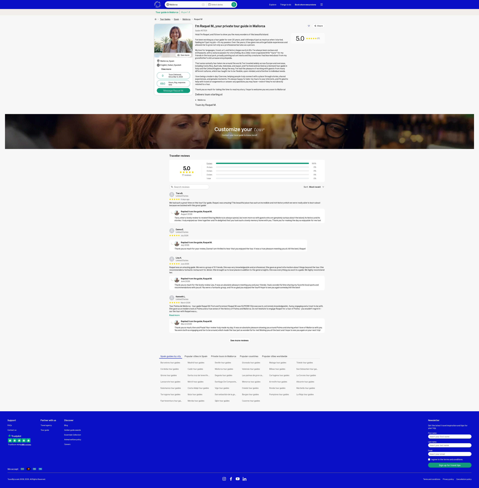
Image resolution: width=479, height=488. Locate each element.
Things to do (285, 4)
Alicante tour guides (305, 381)
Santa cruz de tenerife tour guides (199, 375)
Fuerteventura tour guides (172, 400)
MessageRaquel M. (173, 90)
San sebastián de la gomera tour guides (226, 394)
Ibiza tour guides (195, 394)
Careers (67, 444)
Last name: (432, 442)
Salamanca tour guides (170, 388)
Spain (176, 19)
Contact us (11, 430)
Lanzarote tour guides (170, 381)
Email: (430, 450)
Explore (272, 4)
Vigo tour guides (222, 388)
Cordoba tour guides (169, 369)
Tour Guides (165, 19)
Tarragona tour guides (170, 394)
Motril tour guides (195, 381)
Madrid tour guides (196, 362)
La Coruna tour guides (306, 375)
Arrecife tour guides (278, 381)
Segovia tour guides (223, 375)
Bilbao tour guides (277, 369)
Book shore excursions (305, 4)
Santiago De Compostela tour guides (226, 381)
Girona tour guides (168, 375)
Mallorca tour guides (224, 369)
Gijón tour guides (222, 400)
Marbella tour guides (305, 388)
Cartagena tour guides (279, 375)
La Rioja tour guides (305, 394)
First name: (432, 433)
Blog (66, 425)
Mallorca (186, 19)
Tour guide (45, 430)
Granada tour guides (251, 362)
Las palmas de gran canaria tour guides (253, 375)
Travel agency (46, 425)
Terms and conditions (431, 479)
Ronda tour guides (277, 388)
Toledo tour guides (304, 362)
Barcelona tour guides (170, 362)
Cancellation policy (464, 479)
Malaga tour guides (277, 362)
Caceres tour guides (251, 400)
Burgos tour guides (250, 394)
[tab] (170, 356)
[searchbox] (191, 186)
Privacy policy (448, 479)
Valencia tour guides (251, 369)
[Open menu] (321, 4)
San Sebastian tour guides (308, 369)
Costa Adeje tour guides (198, 388)
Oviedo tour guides (250, 388)
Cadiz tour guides (195, 369)
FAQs (9, 425)
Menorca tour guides (251, 381)
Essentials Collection (72, 435)
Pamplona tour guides (279, 394)
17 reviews (186, 175)
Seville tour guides (223, 362)
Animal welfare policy (72, 439)
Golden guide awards (72, 430)
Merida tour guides (196, 400)
